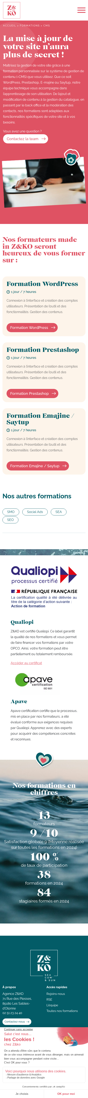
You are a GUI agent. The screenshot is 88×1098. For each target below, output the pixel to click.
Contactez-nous (15, 1021)
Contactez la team (22, 139)
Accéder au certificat (26, 663)
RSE (49, 999)
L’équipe (52, 1005)
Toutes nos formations (62, 1011)
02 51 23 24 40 (12, 1013)
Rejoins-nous (55, 994)
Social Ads (35, 512)
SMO (11, 512)
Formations (30, 25)
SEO (10, 520)
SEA (58, 512)
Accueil (9, 25)
